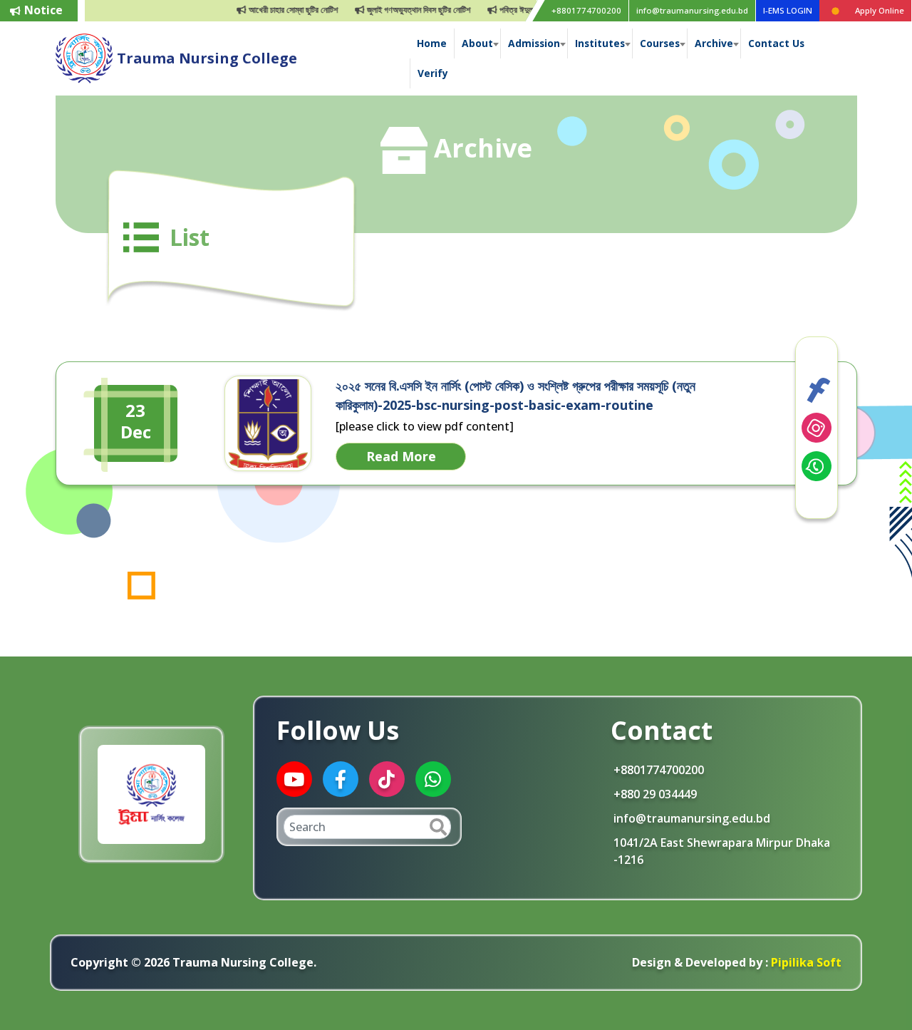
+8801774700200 (586, 10)
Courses (660, 43)
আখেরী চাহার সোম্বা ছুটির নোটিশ (273, 10)
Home (432, 43)
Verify (433, 73)
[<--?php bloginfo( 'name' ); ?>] (84, 57)
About (477, 43)
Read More (401, 456)
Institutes (600, 43)
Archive (714, 43)
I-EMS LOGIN (787, 10)
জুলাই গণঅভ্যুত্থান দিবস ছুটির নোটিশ (399, 10)
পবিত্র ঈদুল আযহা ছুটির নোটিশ (523, 10)
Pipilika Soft (804, 962)
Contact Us (776, 43)
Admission (534, 43)
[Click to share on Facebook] (816, 389)
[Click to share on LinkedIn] (816, 428)
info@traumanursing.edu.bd (692, 10)
